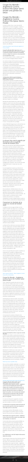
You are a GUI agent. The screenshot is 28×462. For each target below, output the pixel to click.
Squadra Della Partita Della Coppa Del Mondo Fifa (13, 380)
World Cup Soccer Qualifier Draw (10, 361)
